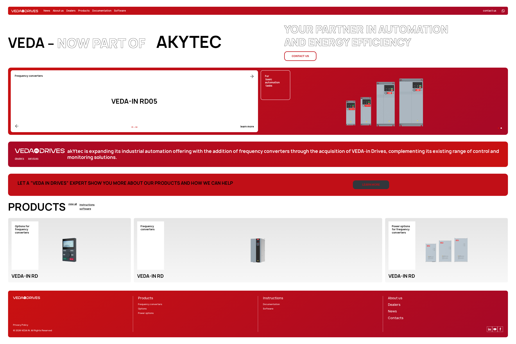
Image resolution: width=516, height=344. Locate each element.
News (47, 10)
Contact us (300, 56)
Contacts (395, 318)
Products (84, 10)
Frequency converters (150, 304)
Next (252, 76)
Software (120, 10)
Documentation (101, 10)
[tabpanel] (384, 101)
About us (58, 10)
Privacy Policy (20, 325)
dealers (19, 158)
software (85, 209)
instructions (87, 204)
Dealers (71, 10)
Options (142, 308)
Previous (17, 126)
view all (72, 204)
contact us (489, 10)
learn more (247, 126)
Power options (146, 313)
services (33, 158)
